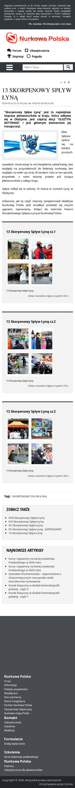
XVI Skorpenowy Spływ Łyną (26, 521)
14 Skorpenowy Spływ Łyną (25, 533)
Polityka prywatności (16, 689)
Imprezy (9, 766)
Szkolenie (9, 726)
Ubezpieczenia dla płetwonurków (23, 770)
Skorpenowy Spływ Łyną (18, 709)
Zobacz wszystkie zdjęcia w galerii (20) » (48, 295)
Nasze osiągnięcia (14, 701)
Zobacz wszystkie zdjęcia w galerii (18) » (48, 385)
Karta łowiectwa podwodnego (21, 757)
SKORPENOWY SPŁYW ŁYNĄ (29, 496)
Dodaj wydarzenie (14, 743)
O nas (7, 681)
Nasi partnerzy (12, 697)
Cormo (68, 784)
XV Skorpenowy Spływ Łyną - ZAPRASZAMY (35, 529)
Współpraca (11, 693)
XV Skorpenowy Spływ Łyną (26, 525)
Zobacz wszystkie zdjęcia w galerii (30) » (48, 475)
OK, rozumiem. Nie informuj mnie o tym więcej (49, 24)
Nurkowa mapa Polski (16, 713)
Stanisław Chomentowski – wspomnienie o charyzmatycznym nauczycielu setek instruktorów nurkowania (35, 577)
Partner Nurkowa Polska (18, 705)
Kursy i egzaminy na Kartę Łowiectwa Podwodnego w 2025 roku (31, 568)
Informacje (10, 685)
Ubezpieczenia (12, 722)
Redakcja (9, 730)
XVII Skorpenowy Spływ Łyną (26, 518)
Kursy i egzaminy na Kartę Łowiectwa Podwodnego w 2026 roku (31, 560)
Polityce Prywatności (30, 19)
